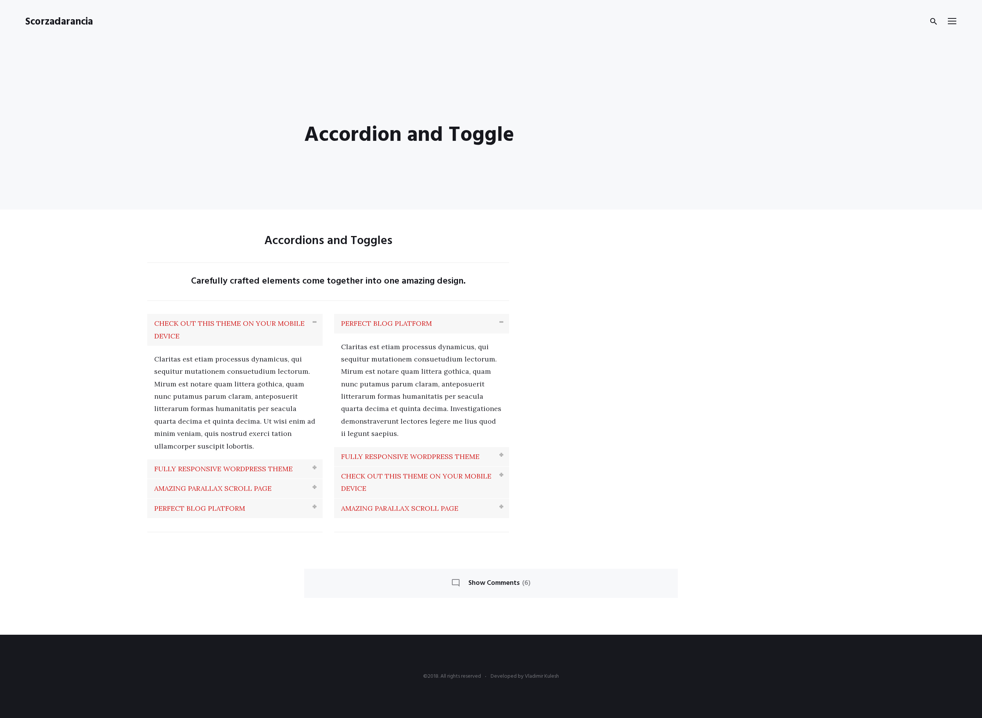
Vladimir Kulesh (542, 676)
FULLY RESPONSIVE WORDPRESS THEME (223, 468)
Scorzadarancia (59, 22)
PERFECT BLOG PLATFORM (199, 508)
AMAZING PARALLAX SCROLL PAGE (213, 488)
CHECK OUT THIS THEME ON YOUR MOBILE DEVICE (229, 329)
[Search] (933, 21)
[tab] (235, 330)
